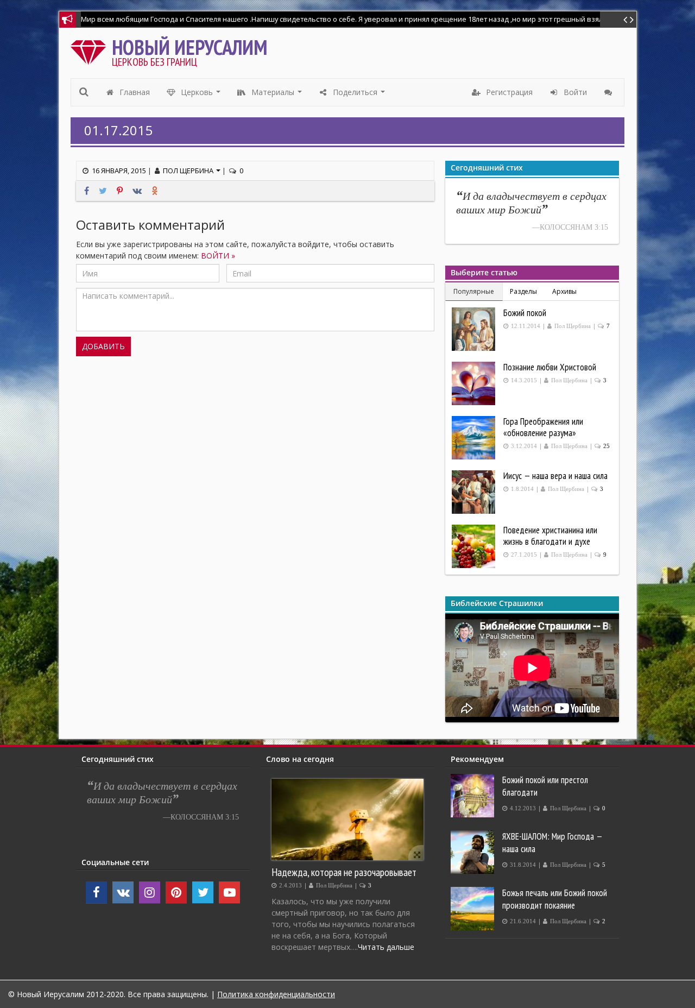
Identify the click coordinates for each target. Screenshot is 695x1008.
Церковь (201, 95)
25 (606, 446)
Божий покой (524, 313)
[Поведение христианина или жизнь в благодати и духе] (475, 546)
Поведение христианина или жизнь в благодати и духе (550, 535)
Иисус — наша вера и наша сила (555, 476)
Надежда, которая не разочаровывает (343, 872)
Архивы (564, 291)
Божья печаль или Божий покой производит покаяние (554, 899)
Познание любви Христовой (549, 367)
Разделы (523, 291)
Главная (133, 92)
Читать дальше (386, 947)
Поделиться (359, 95)
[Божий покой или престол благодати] (474, 795)
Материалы (277, 95)
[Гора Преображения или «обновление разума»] (475, 437)
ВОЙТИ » (218, 255)
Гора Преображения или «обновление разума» (543, 427)
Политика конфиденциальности (276, 994)
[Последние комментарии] (609, 92)
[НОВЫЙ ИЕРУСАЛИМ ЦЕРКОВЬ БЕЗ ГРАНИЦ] (91, 49)
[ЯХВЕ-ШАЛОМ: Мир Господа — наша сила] (474, 852)
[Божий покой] (475, 329)
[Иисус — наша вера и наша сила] (475, 492)
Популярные (473, 291)
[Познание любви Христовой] (475, 383)
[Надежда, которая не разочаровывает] (347, 819)
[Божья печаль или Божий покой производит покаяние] (474, 908)
